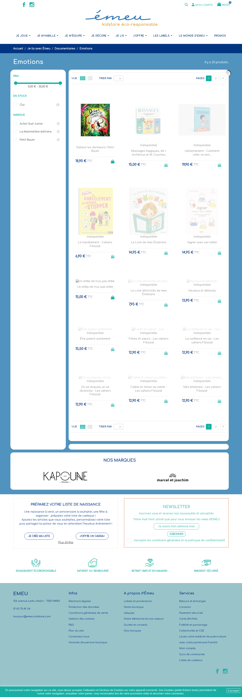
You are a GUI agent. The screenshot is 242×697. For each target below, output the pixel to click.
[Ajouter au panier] (113, 160)
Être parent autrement (95, 338)
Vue (74, 78)
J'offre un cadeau (92, 536)
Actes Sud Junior (31, 123)
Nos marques (132, 630)
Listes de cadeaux (190, 660)
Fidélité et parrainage (193, 625)
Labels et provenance (138, 601)
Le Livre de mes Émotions (148, 242)
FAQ (71, 625)
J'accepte (233, 690)
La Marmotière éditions (36, 131)
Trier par (105, 78)
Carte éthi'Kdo (188, 618)
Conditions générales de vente (88, 613)
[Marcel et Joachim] (173, 477)
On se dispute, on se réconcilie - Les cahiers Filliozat (95, 391)
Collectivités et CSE (191, 630)
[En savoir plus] (152, 445)
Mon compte (187, 648)
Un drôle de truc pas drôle (95, 286)
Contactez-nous (79, 636)
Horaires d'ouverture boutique (88, 642)
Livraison (185, 607)
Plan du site (76, 630)
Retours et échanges (192, 601)
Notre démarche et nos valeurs (144, 618)
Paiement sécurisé (191, 613)
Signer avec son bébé (202, 242)
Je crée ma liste (39, 536)
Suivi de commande (192, 654)
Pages (200, 78)
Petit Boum (27, 139)
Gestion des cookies (81, 618)
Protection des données (84, 607)
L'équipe (129, 613)
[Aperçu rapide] (145, 445)
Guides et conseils (135, 625)
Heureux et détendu (202, 290)
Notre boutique (133, 607)
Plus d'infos (65, 542)
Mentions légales (80, 601)
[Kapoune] (65, 477)
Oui (22, 104)
